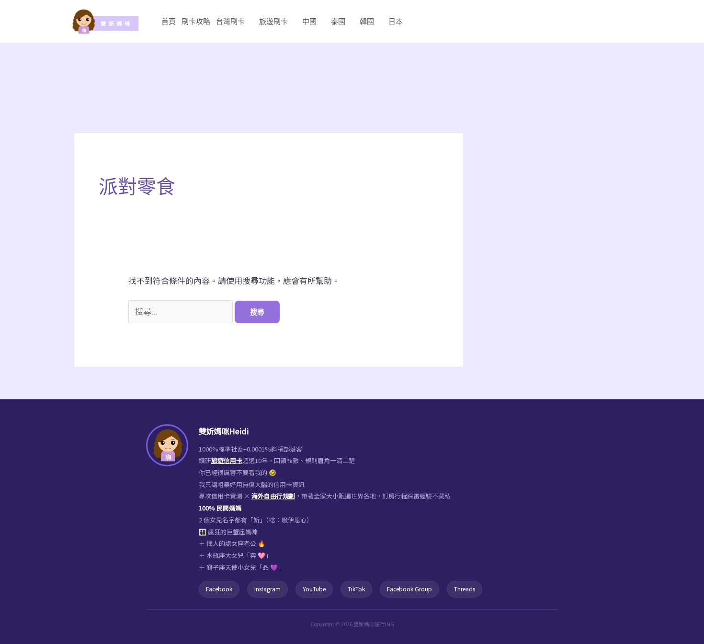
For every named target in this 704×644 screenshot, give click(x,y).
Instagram (267, 589)
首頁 (168, 21)
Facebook (219, 589)
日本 (395, 21)
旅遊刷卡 (273, 21)
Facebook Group (409, 589)
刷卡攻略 (196, 21)
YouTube (314, 589)
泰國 (338, 21)
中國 (309, 21)
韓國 (367, 21)
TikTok (356, 589)
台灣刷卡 (230, 21)
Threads (464, 589)
